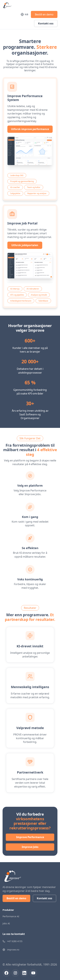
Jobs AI (6, 923)
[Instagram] (15, 973)
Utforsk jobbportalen (24, 245)
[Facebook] (6, 973)
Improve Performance (30, 837)
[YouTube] (33, 973)
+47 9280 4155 (14, 941)
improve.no (13, 949)
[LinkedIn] (24, 973)
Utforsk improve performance (30, 129)
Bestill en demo (44, 14)
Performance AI (11, 916)
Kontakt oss (45, 23)
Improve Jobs (30, 847)
